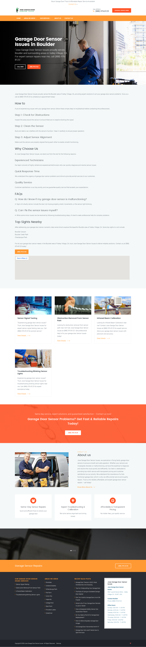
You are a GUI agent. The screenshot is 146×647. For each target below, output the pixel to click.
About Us (57, 18)
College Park (50, 603)
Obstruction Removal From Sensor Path (28, 588)
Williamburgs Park (51, 589)
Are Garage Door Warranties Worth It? (87, 627)
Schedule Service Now (122, 10)
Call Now (20, 67)
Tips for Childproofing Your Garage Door (88, 588)
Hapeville (48, 599)
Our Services (45, 18)
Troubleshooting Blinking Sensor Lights (28, 595)
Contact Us (72, 4)
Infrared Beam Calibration (24, 591)
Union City (49, 596)
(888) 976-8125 (102, 11)
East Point (49, 606)
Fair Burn (49, 592)
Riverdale (49, 582)
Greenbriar (49, 613)
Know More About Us (84, 487)
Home (19, 18)
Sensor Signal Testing (22, 584)
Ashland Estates (51, 586)
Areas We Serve (29, 18)
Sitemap (58, 643)
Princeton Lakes (51, 610)
